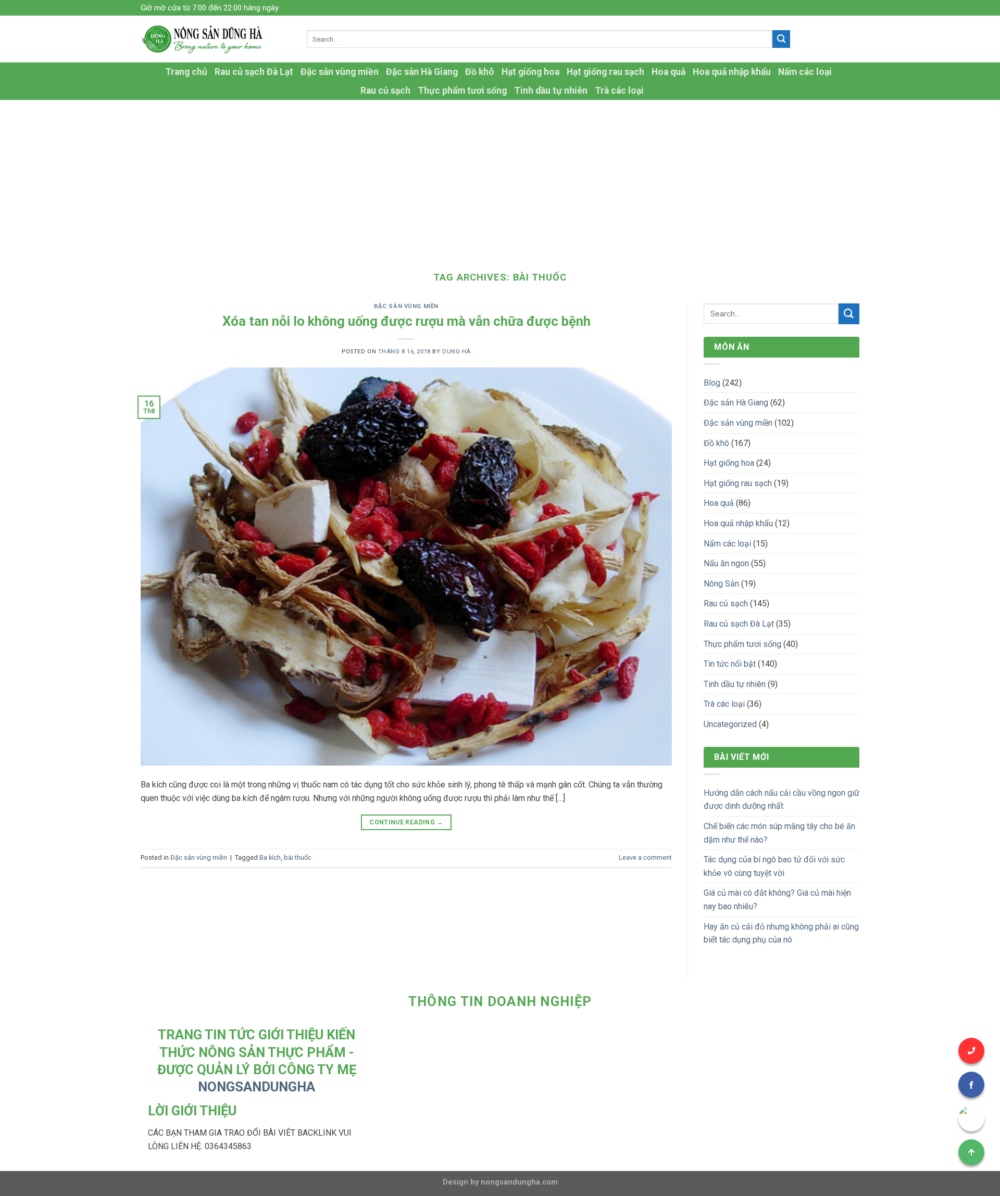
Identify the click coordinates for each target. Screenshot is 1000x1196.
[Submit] (781, 39)
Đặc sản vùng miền (340, 72)
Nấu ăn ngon (726, 563)
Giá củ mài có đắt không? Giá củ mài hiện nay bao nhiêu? (777, 899)
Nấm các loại (805, 72)
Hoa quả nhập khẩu (732, 72)
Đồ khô (479, 72)
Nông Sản (721, 584)
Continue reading (406, 822)
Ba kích (270, 857)
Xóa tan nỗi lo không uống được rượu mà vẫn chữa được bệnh (406, 321)
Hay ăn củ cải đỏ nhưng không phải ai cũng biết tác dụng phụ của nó (781, 933)
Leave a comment (645, 857)
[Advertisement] (500, 178)
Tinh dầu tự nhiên (551, 90)
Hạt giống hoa (530, 72)
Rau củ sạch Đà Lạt (254, 72)
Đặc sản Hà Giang (422, 72)
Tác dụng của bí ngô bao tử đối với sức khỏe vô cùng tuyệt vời (774, 866)
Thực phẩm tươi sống (462, 90)
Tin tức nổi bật (730, 664)
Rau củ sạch (385, 90)
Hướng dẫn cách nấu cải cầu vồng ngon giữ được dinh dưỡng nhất (781, 799)
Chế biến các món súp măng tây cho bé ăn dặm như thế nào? (779, 833)
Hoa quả (668, 72)
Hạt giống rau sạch (605, 72)
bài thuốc (297, 857)
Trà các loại (619, 90)
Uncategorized (730, 724)
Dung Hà (456, 351)
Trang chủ (186, 72)
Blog (712, 383)
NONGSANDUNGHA (256, 1087)
